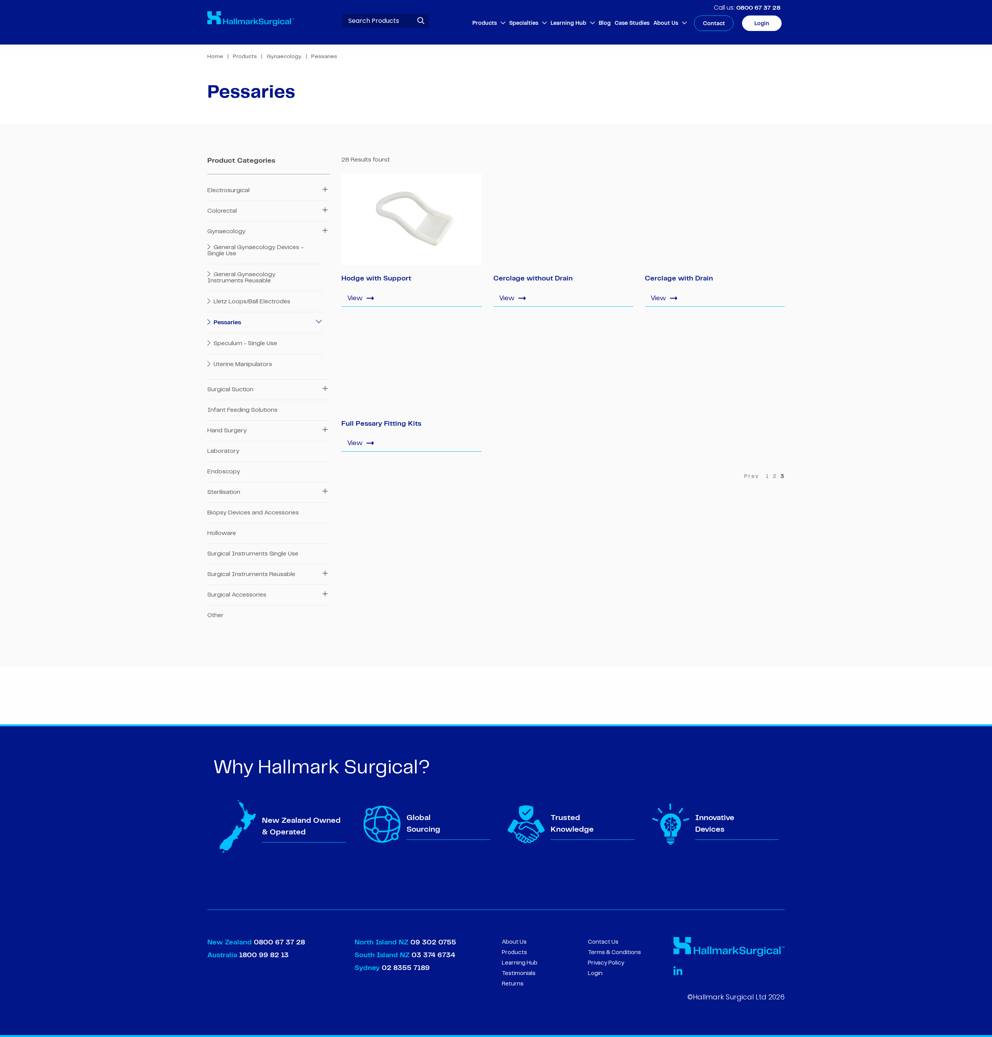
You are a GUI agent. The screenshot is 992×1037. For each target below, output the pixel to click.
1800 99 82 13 (264, 955)
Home (215, 56)
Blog (605, 23)
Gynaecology (284, 56)
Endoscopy (223, 472)
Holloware (221, 533)
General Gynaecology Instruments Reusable (241, 278)
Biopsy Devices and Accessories (253, 513)
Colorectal (222, 211)
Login (761, 23)
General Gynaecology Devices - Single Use (255, 250)
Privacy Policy (606, 963)
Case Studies (632, 23)
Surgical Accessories (236, 595)
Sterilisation (223, 492)
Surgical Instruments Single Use (252, 554)
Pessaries (226, 322)
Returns (513, 984)
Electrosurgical (228, 190)
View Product (411, 297)
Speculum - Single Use (244, 343)
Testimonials (519, 973)
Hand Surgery (227, 430)
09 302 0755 (433, 942)
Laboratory (223, 451)
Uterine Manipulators (242, 364)
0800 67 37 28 (758, 8)
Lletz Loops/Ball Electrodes (251, 301)
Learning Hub (568, 23)
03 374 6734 (433, 955)
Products (484, 23)
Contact (714, 23)
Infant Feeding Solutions (242, 410)
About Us (665, 23)
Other (215, 615)
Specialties (523, 23)
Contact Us (603, 942)
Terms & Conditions (614, 952)
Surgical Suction (230, 389)
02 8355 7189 (405, 968)
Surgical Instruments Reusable (251, 574)
